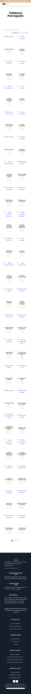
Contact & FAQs (15, 672)
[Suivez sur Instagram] (14, 681)
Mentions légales (15, 654)
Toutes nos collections (15, 626)
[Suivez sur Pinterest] (17, 681)
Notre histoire (15, 638)
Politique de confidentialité (15, 659)
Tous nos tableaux (15, 623)
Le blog (16, 644)
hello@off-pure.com (13, 568)
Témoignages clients (15, 677)
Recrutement (15, 641)
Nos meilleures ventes (15, 628)
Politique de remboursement (15, 656)
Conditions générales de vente (15, 662)
